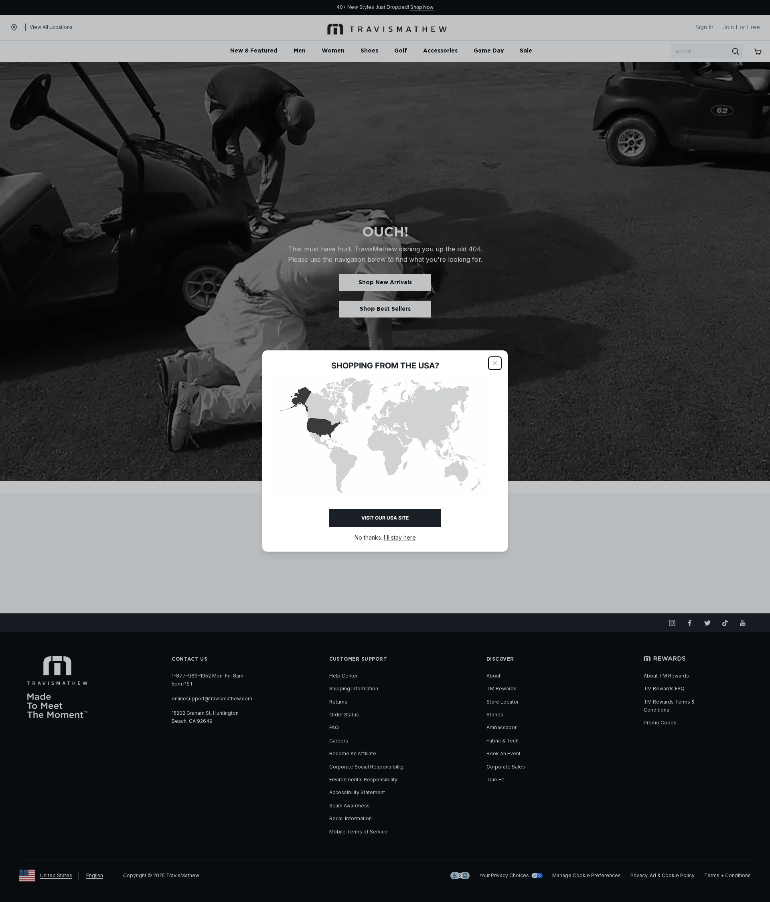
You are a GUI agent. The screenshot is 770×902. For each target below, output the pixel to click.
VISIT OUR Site (385, 518)
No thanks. (385, 537)
